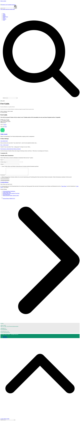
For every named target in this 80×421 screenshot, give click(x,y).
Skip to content (3, 0)
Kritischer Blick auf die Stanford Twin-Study (11, 193)
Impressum (5, 336)
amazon (5, 124)
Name (1, 159)
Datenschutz (5, 337)
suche (1, 8)
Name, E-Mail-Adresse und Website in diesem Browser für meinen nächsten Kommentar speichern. (20, 166)
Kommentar (3, 174)
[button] (7, 9)
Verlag (5, 126)
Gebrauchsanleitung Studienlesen (9, 191)
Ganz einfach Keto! (4, 140)
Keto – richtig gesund (4, 144)
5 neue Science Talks (7, 192)
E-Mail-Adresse (3, 161)
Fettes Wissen (63, 186)
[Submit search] (17, 98)
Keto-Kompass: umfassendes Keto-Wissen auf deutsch (10, 148)
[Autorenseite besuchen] (2, 131)
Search (4, 97)
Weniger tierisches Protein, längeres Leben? (11, 195)
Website (1, 164)
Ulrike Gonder (3, 134)
